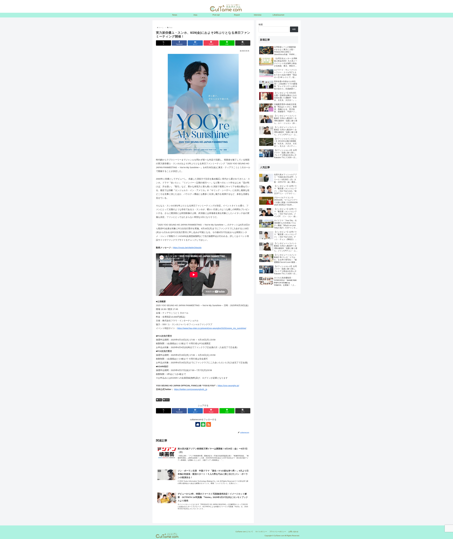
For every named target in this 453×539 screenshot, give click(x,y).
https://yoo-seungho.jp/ (228, 385)
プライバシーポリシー (277, 532)
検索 (261, 24)
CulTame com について (244, 532)
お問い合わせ (293, 532)
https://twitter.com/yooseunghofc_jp (190, 389)
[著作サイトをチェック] (197, 424)
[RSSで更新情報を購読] (208, 424)
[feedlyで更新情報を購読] (203, 424)
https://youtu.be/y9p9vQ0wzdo (187, 247)
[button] (242, 43)
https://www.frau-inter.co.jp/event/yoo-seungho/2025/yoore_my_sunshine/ (211, 328)
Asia (160, 400)
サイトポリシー (261, 532)
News (167, 400)
